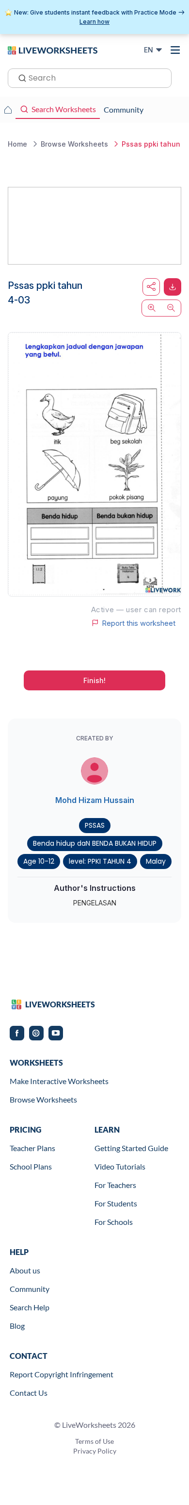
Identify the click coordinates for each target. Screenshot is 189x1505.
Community (29, 1288)
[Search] (19, 77)
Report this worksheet (138, 623)
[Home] (52, 49)
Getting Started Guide (131, 1148)
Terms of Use (94, 1441)
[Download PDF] (172, 287)
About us (25, 1270)
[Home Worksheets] (8, 109)
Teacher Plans (32, 1148)
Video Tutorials (119, 1166)
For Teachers (115, 1184)
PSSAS (95, 825)
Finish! (94, 680)
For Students (115, 1203)
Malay (156, 861)
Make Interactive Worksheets (59, 1081)
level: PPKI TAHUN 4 (100, 861)
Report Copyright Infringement (61, 1374)
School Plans (31, 1166)
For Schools (113, 1221)
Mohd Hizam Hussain (94, 800)
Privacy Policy (94, 1451)
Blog (17, 1325)
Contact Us (28, 1392)
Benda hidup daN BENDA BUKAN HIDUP (95, 843)
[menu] (175, 50)
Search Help (29, 1307)
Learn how (94, 21)
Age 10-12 (38, 861)
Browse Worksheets (43, 1099)
